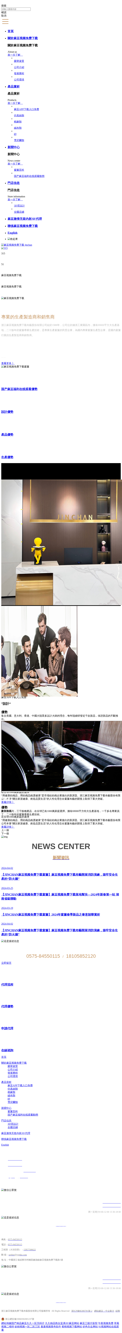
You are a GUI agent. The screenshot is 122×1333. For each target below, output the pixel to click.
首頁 (11, 31)
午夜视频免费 (105, 1323)
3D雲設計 (19, 205)
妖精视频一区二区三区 (27, 1326)
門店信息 (14, 183)
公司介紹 (19, 67)
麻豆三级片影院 (89, 1323)
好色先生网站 (90, 1326)
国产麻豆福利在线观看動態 (29, 176)
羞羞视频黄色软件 (51, 1326)
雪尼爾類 (19, 140)
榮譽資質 (19, 61)
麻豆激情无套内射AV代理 (25, 218)
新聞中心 (14, 147)
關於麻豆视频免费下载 (23, 38)
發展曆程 (19, 73)
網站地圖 (6, 1323)
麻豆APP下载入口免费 (26, 109)
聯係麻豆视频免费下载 (23, 226)
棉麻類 (18, 121)
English (12, 232)
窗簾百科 (19, 170)
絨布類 (18, 128)
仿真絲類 (19, 115)
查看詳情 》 (8, 826)
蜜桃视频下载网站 (72, 1326)
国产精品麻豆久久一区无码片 (27, 1323)
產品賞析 (14, 86)
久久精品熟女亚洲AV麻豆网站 (62, 1323)
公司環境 (19, 79)
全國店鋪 (19, 212)
